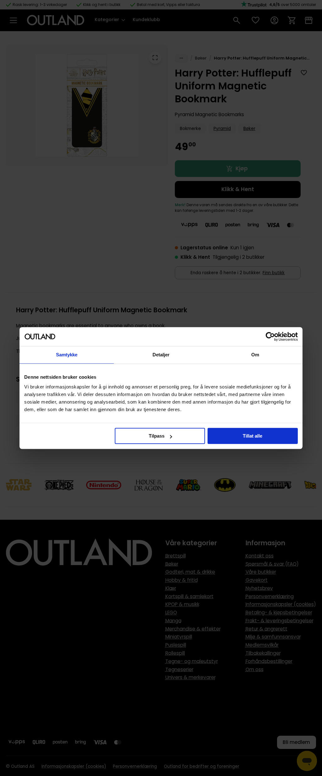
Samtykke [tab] (67, 354)
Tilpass (156, 436)
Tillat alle (252, 436)
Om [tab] (255, 354)
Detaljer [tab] (161, 354)
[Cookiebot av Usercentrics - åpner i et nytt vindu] (270, 336)
